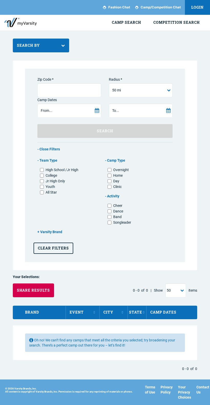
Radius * (115, 79)
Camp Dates (47, 100)
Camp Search (126, 22)
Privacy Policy (167, 389)
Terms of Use (150, 389)
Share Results (33, 290)
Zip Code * (45, 79)
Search (105, 130)
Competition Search (176, 22)
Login (197, 7)
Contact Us (202, 389)
